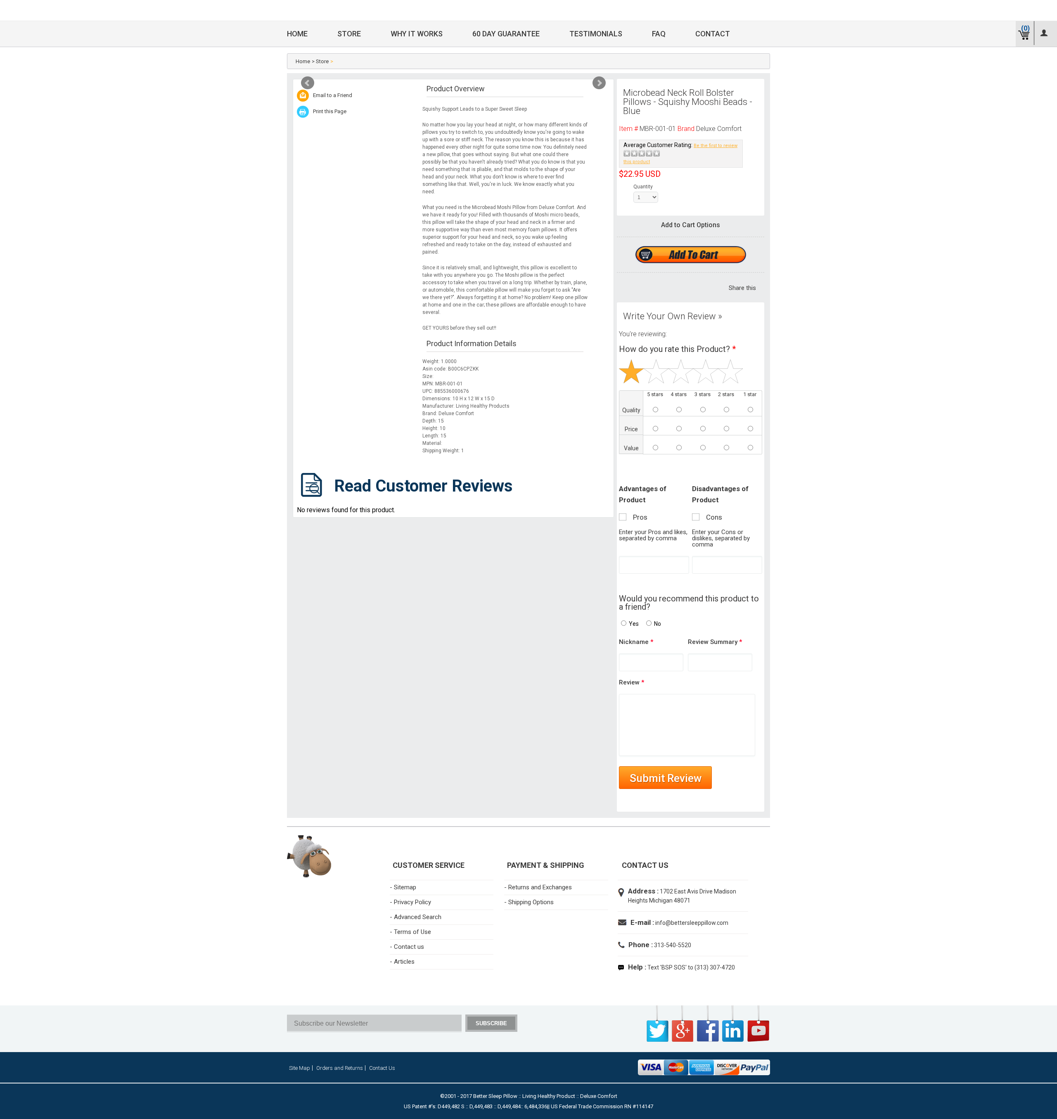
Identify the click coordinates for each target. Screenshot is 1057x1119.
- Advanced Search (415, 917)
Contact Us (382, 1068)
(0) (1025, 28)
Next (599, 83)
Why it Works (417, 33)
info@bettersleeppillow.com (691, 922)
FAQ (659, 33)
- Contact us (407, 946)
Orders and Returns (339, 1068)
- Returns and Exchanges (538, 887)
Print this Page (329, 111)
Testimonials (595, 33)
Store (349, 33)
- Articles (402, 961)
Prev (307, 83)
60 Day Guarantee (506, 33)
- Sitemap (403, 887)
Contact (712, 33)
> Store (320, 61)
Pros (637, 517)
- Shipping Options (529, 902)
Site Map (299, 1068)
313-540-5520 (672, 945)
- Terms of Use (410, 932)
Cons (711, 517)
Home (297, 33)
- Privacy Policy (410, 902)
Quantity (641, 186)
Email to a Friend (332, 95)
